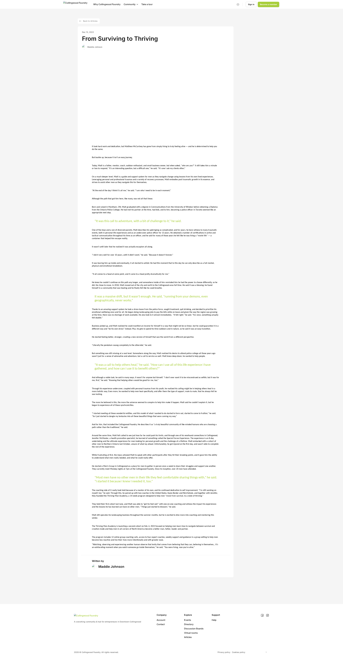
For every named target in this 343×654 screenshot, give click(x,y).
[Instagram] (267, 615)
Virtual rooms (191, 632)
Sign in (251, 4)
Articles (188, 637)
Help (214, 620)
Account (161, 620)
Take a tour (147, 4)
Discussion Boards (194, 628)
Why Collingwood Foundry (106, 4)
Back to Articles (90, 21)
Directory (188, 624)
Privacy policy (224, 652)
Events (187, 620)
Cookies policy (238, 652)
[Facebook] (262, 615)
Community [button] (129, 4)
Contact (161, 624)
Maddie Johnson (94, 47)
